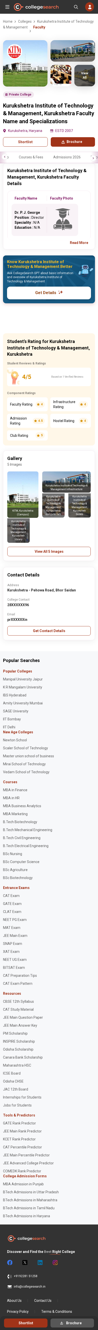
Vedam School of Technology (26, 772)
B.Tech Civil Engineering (21, 838)
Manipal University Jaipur (23, 679)
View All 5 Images (49, 552)
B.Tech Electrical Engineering (25, 846)
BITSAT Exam (14, 968)
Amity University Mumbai (23, 703)
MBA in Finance (15, 790)
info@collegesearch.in (29, 1286)
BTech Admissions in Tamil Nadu (29, 1208)
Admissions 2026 (67, 157)
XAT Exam (11, 952)
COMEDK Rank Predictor (22, 1171)
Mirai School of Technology (24, 764)
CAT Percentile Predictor (22, 1147)
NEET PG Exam (15, 920)
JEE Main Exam (15, 936)
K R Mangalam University (22, 687)
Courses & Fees (31, 157)
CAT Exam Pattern (17, 984)
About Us (14, 1301)
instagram (55, 1262)
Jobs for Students (17, 1105)
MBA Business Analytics (22, 806)
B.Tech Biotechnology (20, 822)
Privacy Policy (18, 1312)
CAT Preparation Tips (20, 976)
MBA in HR (11, 798)
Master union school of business (28, 756)
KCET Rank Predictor (19, 1139)
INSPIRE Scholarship (19, 1041)
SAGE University (15, 711)
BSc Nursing (12, 854)
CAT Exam (11, 896)
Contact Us (43, 1301)
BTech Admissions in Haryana (26, 1216)
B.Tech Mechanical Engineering (27, 830)
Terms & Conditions (56, 1312)
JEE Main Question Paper (23, 1017)
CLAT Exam (12, 912)
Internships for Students (22, 1097)
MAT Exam (11, 928)
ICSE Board (12, 1073)
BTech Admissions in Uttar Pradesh (31, 1192)
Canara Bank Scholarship (23, 1057)
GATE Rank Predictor (19, 1123)
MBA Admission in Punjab (23, 1184)
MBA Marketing (15, 814)
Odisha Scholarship (18, 1049)
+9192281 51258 (25, 1276)
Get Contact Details (49, 631)
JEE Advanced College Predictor (28, 1163)
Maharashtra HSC (17, 1065)
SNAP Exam (12, 944)
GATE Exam (12, 904)
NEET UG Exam (15, 960)
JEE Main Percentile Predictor (26, 1155)
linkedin (39, 1262)
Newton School (15, 740)
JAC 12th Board (15, 1089)
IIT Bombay (12, 719)
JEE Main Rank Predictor (22, 1131)
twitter (24, 1262)
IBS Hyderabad (14, 695)
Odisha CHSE (13, 1081)
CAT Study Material (18, 1009)
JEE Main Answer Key (20, 1025)
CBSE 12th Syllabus (18, 1001)
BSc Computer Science (21, 862)
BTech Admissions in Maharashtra (30, 1200)
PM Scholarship (15, 1033)
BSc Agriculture (15, 870)
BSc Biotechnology (18, 878)
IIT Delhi (9, 727)
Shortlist (25, 142)
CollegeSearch (36, 7)
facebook (9, 1262)
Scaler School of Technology (25, 748)
